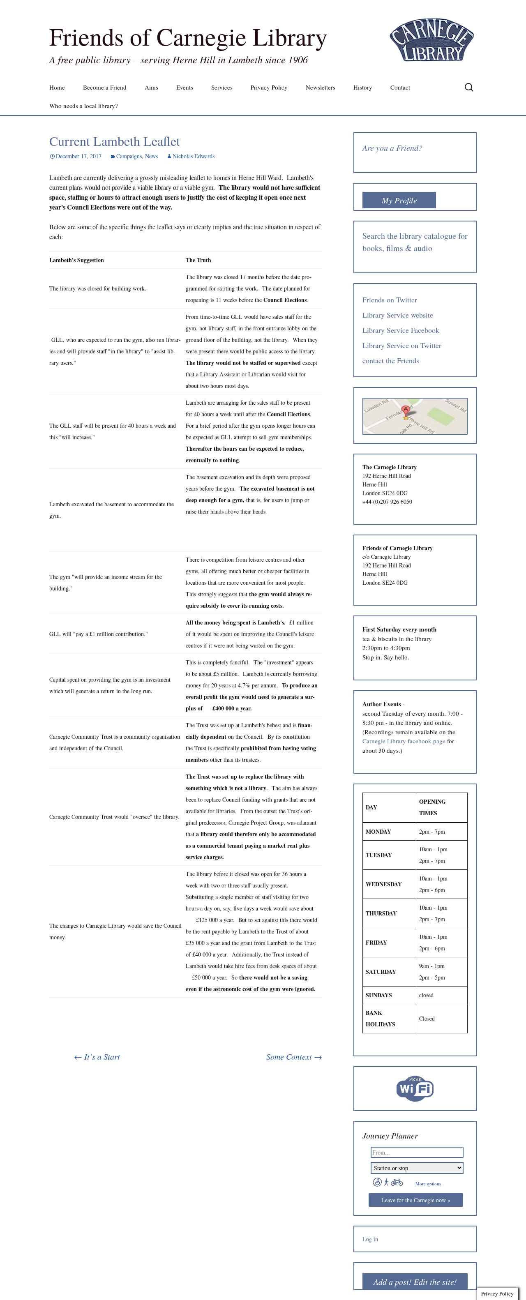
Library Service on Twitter (401, 345)
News (151, 156)
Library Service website (397, 315)
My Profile (399, 200)
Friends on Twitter (389, 299)
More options (428, 1183)
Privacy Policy (269, 87)
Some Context (294, 1056)
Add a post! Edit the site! (415, 1281)
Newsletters (320, 87)
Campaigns (129, 156)
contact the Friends (390, 360)
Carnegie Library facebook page (403, 741)
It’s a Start (97, 1056)
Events (184, 87)
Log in (370, 1239)
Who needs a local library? (83, 105)
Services (222, 87)
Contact (400, 87)
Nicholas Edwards (194, 156)
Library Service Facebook (400, 330)
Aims (151, 87)
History (362, 87)
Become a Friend (105, 87)
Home (57, 87)
